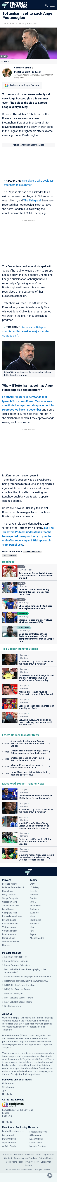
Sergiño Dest (8, 938)
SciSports (7, 1047)
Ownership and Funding (25, 1158)
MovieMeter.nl (9, 1139)
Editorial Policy (46, 1158)
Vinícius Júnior (9, 927)
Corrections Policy (14, 1162)
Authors (28, 1165)
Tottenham (10, 555)
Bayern (33, 934)
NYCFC (33, 902)
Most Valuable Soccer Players (18, 998)
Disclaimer (46, 1162)
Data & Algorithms (45, 1154)
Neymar (6, 945)
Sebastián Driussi (10, 905)
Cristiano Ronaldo (10, 923)
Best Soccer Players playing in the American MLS (27, 976)
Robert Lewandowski (12, 916)
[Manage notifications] (49, 1175)
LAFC (32, 884)
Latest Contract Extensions (17, 965)
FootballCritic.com (38, 1132)
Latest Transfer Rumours (16, 961)
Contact (8, 1158)
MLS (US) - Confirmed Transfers (19, 985)
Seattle (33, 898)
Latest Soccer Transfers (16, 957)
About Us (7, 1154)
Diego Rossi (7, 891)
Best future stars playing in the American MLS (26, 981)
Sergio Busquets (10, 898)
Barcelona (34, 923)
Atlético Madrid (37, 938)
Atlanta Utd (35, 905)
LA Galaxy (34, 887)
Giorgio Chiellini (9, 902)
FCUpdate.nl (8, 1135)
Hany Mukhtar (9, 894)
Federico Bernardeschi (13, 887)
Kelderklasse (35, 1142)
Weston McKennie (10, 941)
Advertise (29, 1154)
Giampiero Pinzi (9, 913)
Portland (34, 894)
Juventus (34, 913)
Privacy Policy (32, 1162)
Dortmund (34, 909)
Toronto (33, 891)
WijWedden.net (9, 1142)
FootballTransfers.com (13, 1131)
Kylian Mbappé (9, 920)
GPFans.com (35, 1135)
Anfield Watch (9, 1146)
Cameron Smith (22, 67)
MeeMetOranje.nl (37, 1146)
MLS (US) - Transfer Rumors (17, 989)
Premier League (32, 552)
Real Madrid (35, 920)
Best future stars (12, 1006)
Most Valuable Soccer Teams (18, 1002)
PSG (32, 931)
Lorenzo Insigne (9, 884)
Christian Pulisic (9, 931)
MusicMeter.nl (36, 1139)
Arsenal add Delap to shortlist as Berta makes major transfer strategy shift (26, 331)
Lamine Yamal (9, 934)
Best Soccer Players (14, 993)
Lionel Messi (8, 909)
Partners (18, 1154)
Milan (32, 916)
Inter (32, 927)
